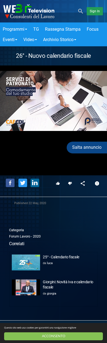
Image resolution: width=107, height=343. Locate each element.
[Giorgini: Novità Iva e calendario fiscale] (26, 287)
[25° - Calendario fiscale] (26, 262)
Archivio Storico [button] (58, 39)
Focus (92, 29)
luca (50, 263)
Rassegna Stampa (63, 29)
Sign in (95, 11)
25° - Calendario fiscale (61, 257)
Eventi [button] (9, 39)
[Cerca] (80, 10)
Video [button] (28, 39)
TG (36, 29)
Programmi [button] (13, 29)
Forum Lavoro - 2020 (25, 236)
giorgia (51, 293)
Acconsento (53, 336)
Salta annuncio (87, 147)
